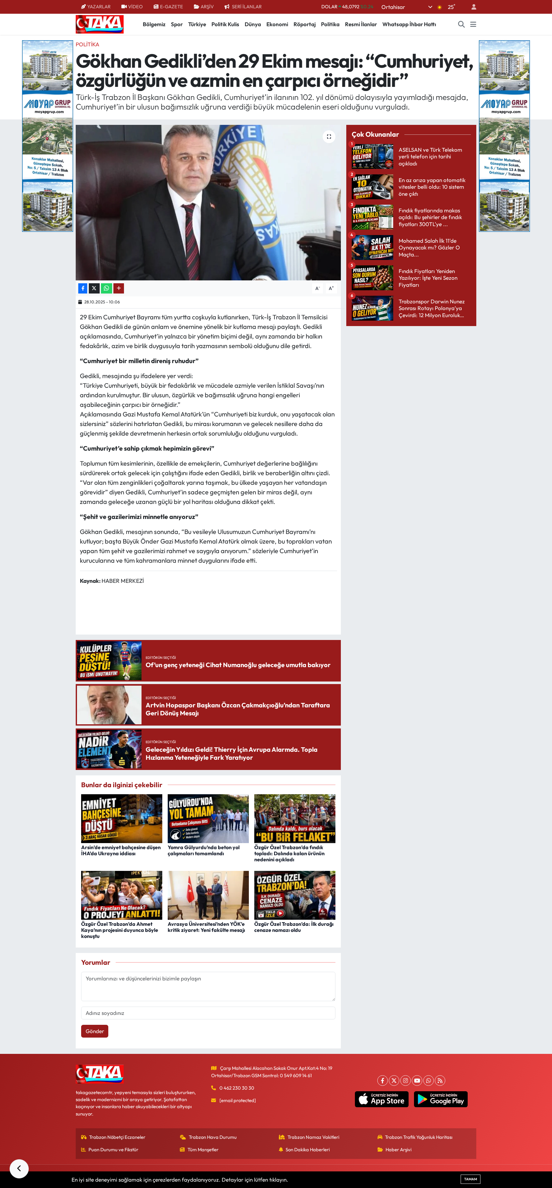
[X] (394, 1080)
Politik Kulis (225, 24)
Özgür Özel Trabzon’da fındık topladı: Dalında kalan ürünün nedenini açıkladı (289, 853)
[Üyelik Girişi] (471, 7)
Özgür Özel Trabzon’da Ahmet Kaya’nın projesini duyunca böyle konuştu (119, 930)
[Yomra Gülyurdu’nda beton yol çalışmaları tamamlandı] (208, 818)
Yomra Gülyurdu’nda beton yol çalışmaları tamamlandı (204, 850)
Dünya (253, 24)
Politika (330, 24)
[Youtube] (417, 1080)
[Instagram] (405, 1080)
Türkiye (197, 24)
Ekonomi (277, 24)
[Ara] (462, 24)
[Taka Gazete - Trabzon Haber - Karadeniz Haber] (100, 24)
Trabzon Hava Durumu (213, 1137)
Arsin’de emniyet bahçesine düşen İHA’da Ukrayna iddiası (121, 850)
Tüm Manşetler (203, 1149)
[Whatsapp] (428, 1080)
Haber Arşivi (398, 1149)
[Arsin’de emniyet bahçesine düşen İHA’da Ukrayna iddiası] (121, 818)
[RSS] (440, 1080)
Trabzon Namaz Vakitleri (313, 1137)
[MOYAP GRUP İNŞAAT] (47, 135)
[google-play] (441, 1099)
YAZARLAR (99, 7)
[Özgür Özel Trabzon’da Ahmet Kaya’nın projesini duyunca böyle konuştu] (121, 894)
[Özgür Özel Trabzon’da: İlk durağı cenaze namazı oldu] (294, 894)
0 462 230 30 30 (236, 1088)
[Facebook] (382, 1080)
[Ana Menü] (473, 24)
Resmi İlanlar (361, 24)
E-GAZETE (171, 7)
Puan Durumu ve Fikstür (113, 1149)
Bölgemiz (154, 24)
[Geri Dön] (19, 1168)
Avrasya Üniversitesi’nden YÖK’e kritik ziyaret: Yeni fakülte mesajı (206, 927)
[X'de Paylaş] (94, 288)
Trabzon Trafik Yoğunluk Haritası (418, 1137)
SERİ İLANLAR (247, 7)
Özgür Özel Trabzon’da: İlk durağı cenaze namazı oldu (294, 927)
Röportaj (305, 24)
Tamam (470, 1179)
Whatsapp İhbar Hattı (409, 24)
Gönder (95, 1031)
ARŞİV (207, 7)
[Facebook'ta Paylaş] (82, 288)
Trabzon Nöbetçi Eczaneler (117, 1137)
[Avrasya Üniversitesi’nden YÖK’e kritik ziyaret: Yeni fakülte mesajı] (208, 894)
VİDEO (135, 7)
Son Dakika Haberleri (308, 1149)
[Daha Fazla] (118, 288)
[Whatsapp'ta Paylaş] (106, 288)
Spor (177, 24)
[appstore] (382, 1099)
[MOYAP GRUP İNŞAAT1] (504, 135)
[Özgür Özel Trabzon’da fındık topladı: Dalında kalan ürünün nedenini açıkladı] (294, 818)
